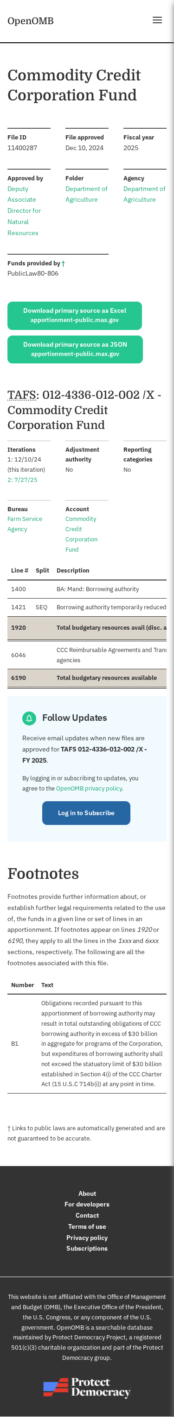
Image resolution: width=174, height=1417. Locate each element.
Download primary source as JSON (75, 349)
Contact (87, 1215)
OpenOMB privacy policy (89, 788)
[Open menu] (157, 20)
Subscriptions (87, 1248)
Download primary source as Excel (74, 315)
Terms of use (87, 1226)
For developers (87, 1204)
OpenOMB (30, 20)
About (87, 1193)
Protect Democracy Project (89, 1337)
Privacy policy (87, 1237)
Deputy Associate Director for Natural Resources (24, 211)
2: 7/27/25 (22, 480)
